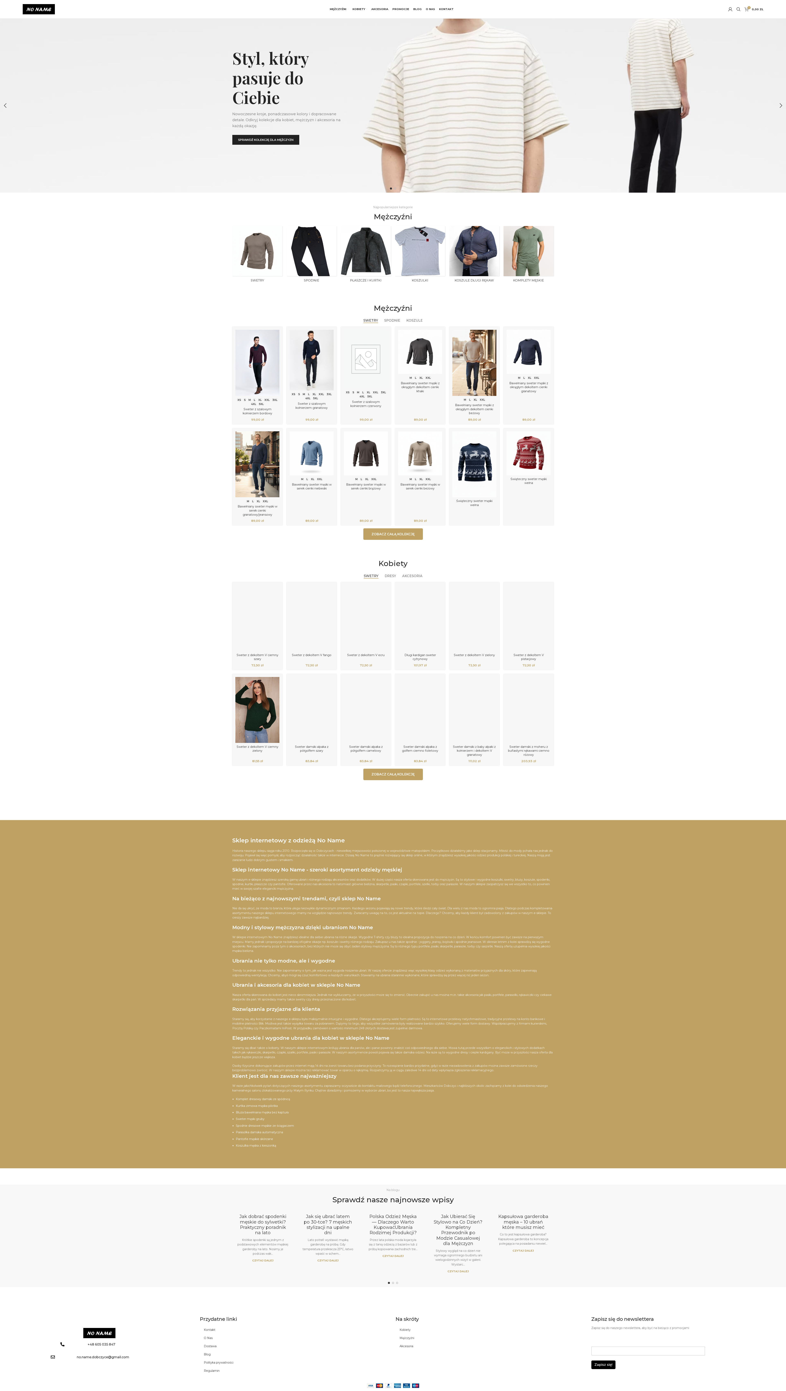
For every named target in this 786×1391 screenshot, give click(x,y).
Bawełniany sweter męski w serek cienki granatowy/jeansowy (257, 510)
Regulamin (212, 1371)
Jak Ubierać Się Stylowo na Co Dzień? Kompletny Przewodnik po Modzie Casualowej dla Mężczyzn (458, 1230)
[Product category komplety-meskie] (529, 255)
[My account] (730, 9)
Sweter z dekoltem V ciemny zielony (257, 749)
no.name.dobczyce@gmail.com (103, 1357)
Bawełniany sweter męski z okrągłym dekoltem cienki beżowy (474, 409)
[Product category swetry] (257, 255)
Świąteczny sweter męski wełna (474, 503)
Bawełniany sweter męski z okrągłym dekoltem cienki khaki (420, 387)
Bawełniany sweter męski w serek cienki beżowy (420, 486)
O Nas (208, 1338)
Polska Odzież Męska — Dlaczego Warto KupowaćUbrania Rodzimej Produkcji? (393, 1224)
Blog (207, 1354)
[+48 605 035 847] (62, 1344)
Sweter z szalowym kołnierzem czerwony (365, 404)
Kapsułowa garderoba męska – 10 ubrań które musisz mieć (523, 1222)
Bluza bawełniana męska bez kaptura (262, 1112)
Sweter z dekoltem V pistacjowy (529, 657)
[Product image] (257, 363)
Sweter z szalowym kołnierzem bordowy (257, 411)
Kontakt (209, 1330)
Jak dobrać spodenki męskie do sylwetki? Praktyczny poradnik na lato (262, 1224)
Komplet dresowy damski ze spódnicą (263, 1099)
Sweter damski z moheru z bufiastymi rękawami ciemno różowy (528, 751)
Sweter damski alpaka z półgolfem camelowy (366, 749)
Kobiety (405, 1330)
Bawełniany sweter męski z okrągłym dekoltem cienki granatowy (528, 387)
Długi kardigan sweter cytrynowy (420, 657)
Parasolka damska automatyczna (259, 1132)
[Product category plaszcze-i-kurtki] (366, 255)
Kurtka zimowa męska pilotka (257, 1106)
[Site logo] (39, 9)
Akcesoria (406, 1346)
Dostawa (210, 1346)
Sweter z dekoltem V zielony (474, 655)
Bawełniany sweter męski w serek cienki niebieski (312, 486)
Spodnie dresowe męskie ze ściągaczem (265, 1126)
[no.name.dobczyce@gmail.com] (53, 1357)
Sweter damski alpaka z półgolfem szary (312, 749)
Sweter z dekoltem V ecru (366, 655)
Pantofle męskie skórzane (254, 1139)
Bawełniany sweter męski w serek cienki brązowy (366, 486)
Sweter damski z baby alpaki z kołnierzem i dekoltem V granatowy (474, 751)
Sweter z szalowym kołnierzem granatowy (312, 406)
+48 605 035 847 (101, 1344)
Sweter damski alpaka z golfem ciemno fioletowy (420, 749)
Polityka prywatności (218, 1362)
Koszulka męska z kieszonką (256, 1145)
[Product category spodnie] (312, 255)
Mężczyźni (407, 1338)
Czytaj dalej (262, 1260)
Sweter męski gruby (250, 1119)
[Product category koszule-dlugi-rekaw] (474, 255)
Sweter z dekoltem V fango (311, 655)
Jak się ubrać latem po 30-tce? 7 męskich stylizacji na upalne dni (328, 1224)
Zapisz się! (603, 1365)
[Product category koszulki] (420, 255)
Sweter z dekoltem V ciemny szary (257, 657)
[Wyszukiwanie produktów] (738, 9)
